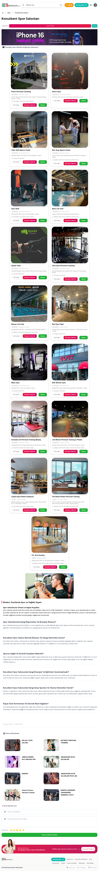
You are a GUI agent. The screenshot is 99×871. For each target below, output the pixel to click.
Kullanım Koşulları (72, 863)
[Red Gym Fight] (70, 312)
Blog (90, 859)
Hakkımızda (70, 859)
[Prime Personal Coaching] (29, 80)
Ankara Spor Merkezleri (81, 859)
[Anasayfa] (3, 13)
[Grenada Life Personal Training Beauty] (29, 427)
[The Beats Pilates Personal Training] (70, 485)
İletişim (43, 105)
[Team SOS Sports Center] (29, 138)
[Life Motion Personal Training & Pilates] (70, 427)
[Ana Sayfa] (11, 5)
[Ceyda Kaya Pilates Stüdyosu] (29, 485)
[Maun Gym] (29, 370)
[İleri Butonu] (13, 71)
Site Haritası (90, 863)
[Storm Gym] (70, 80)
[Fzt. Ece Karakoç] (49, 542)
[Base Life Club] (70, 196)
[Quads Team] (29, 254)
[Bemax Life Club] (29, 312)
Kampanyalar (55, 863)
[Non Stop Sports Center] (70, 138)
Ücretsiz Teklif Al (29, 105)
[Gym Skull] (29, 196)
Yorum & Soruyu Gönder (49, 835)
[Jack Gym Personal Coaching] (70, 254)
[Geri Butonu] (45, 71)
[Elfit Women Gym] (70, 370)
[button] (42, 5)
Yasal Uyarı (82, 863)
